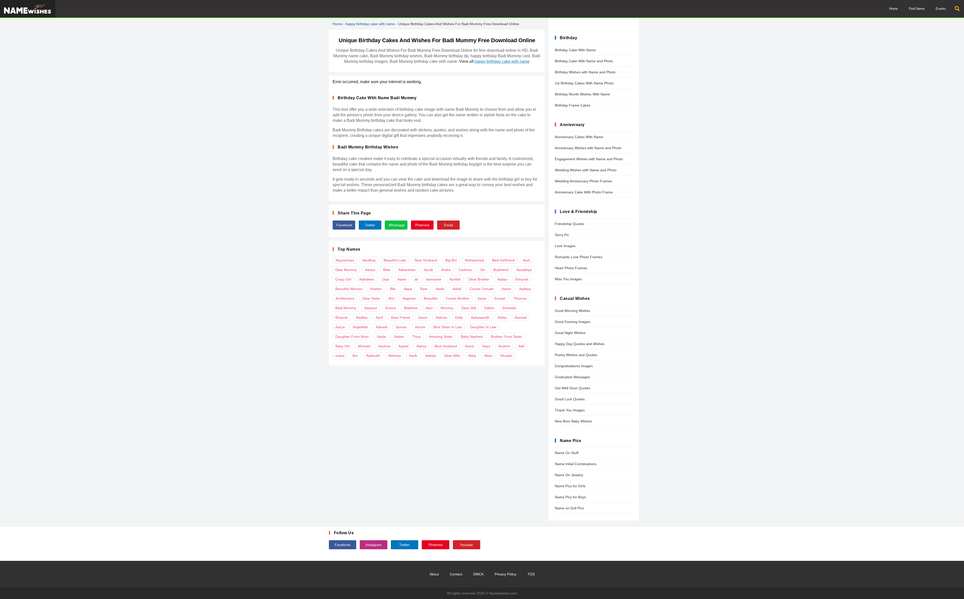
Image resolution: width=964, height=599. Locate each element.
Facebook (344, 225)
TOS (531, 574)
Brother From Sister (506, 337)
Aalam (399, 337)
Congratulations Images (574, 366)
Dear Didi (468, 308)
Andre (446, 270)
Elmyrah (521, 279)
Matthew (410, 308)
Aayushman (344, 260)
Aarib (413, 356)
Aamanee (433, 279)
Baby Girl (342, 346)
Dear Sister (371, 298)
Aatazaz (370, 308)
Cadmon (465, 270)
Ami (391, 298)
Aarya (340, 327)
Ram (424, 289)
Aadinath (373, 356)
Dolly (459, 317)
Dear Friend (400, 317)
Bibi (393, 289)
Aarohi (420, 327)
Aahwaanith (480, 317)
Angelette (360, 327)
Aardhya (369, 260)
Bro (355, 356)
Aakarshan (406, 270)
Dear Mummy (346, 270)
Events (941, 9)
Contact (456, 574)
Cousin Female (481, 289)
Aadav (502, 279)
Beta (386, 270)
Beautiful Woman (349, 289)
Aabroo (441, 317)
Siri (482, 270)
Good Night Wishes (570, 333)
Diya (385, 279)
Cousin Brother (457, 298)
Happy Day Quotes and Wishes (580, 344)
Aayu (486, 346)
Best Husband (446, 346)
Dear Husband (425, 260)
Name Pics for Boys (570, 497)
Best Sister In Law (447, 327)
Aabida (430, 356)
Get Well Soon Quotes (572, 388)
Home (893, 9)
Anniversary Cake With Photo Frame (584, 192)
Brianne (341, 317)
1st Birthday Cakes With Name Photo (584, 83)
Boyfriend (500, 270)
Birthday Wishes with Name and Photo (585, 72)
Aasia (481, 298)
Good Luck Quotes (570, 399)
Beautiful (431, 298)
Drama (390, 308)
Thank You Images (570, 410)
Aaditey (362, 317)
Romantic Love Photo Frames (578, 257)
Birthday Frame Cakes (572, 105)
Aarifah (455, 279)
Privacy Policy (505, 574)
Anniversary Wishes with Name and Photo (588, 148)
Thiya (416, 337)
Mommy (447, 308)
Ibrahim (504, 346)
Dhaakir (506, 356)
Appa (408, 289)
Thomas (520, 298)
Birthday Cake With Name (575, 50)
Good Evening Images (572, 322)
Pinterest (422, 225)
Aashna (384, 346)
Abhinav (394, 356)
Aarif (379, 317)
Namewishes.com (503, 593)
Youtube (466, 545)
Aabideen (366, 279)
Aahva (421, 346)
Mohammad (474, 260)
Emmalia (509, 308)
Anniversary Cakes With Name (579, 137)
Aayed (403, 346)
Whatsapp (397, 225)
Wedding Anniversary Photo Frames (583, 181)
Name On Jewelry (569, 475)
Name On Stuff (566, 453)
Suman (401, 327)
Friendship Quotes (569, 224)
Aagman (409, 298)
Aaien (401, 279)
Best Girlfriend (503, 260)
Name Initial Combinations (575, 464)
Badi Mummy (345, 308)
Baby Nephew (472, 337)
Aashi (440, 289)
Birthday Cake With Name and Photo (584, 61)
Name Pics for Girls (570, 486)
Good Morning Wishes (572, 311)
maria (339, 356)
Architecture (344, 298)
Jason (423, 317)
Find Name (917, 9)
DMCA (478, 574)
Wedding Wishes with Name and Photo (586, 170)
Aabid (456, 289)
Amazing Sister (441, 337)
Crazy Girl (343, 279)
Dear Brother (479, 279)
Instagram (374, 545)
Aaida (381, 337)
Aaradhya (524, 270)
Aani (429, 308)
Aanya (370, 270)
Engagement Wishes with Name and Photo (589, 159)
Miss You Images (568, 279)
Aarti (526, 260)
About (434, 574)
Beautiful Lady (395, 260)
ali (416, 279)
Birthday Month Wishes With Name (582, 94)
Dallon (489, 308)
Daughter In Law (483, 327)
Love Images (565, 246)
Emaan (500, 298)
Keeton (376, 289)
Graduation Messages (572, 377)
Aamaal (521, 317)
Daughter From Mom (352, 337)
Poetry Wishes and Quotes (576, 355)
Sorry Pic (562, 235)
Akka (472, 356)
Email (448, 225)
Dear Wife (452, 356)
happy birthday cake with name (370, 24)
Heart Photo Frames (571, 268)
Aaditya (525, 289)
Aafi (521, 346)
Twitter (370, 225)
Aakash (382, 327)
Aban (488, 356)
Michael (364, 346)
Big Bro (451, 260)
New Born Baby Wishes (573, 421)
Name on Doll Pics (569, 508)
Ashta (502, 317)
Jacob (428, 270)
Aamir (469, 346)
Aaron (506, 289)
